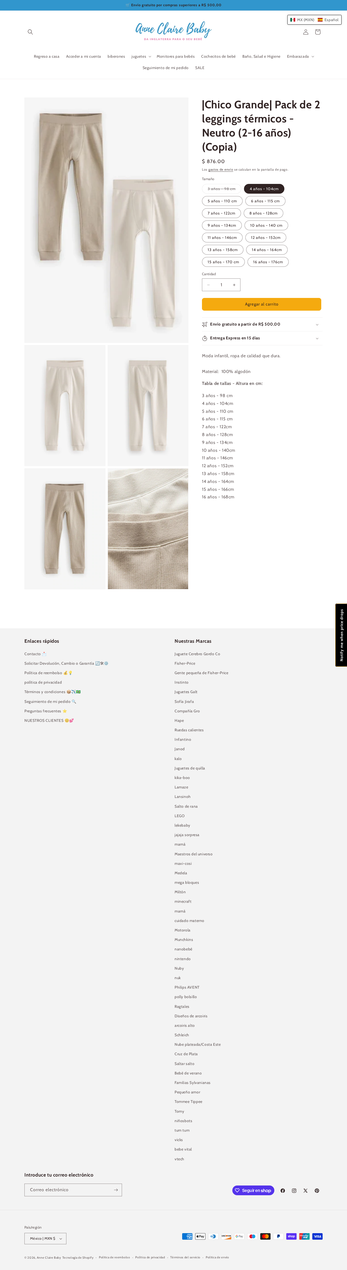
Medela (181, 873)
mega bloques (187, 882)
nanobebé (183, 949)
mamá (180, 844)
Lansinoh (183, 796)
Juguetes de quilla (190, 768)
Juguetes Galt (186, 691)
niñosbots (183, 1120)
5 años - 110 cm (222, 201)
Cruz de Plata (186, 1053)
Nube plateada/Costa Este (198, 1044)
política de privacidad (43, 682)
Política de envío (217, 1257)
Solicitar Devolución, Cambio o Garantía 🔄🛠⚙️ (66, 663)
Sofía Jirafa (184, 701)
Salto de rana (186, 806)
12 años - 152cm (266, 237)
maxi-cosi (183, 863)
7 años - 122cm (221, 213)
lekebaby (182, 825)
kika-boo (182, 777)
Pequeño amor (187, 1092)
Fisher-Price (185, 663)
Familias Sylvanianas (193, 1082)
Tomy (179, 1111)
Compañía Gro (187, 711)
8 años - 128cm (263, 213)
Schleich (182, 1034)
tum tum (182, 1130)
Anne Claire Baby (49, 1257)
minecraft (183, 901)
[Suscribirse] (116, 1190)
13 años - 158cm (223, 250)
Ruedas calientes (189, 729)
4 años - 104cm (264, 189)
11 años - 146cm (222, 237)
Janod (180, 748)
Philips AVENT (187, 987)
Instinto (182, 682)
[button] (30, 32)
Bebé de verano (188, 1073)
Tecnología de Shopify (78, 1257)
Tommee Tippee (189, 1101)
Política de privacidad (150, 1257)
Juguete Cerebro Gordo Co (197, 653)
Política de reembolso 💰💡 (48, 672)
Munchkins (184, 939)
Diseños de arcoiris (191, 1016)
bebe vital (183, 1149)
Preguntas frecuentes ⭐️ (45, 711)
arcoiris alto (185, 1025)
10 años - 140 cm (266, 225)
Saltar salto (184, 1063)
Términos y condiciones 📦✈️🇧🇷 (52, 691)
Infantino (183, 739)
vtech (179, 1159)
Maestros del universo (194, 854)
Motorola (183, 930)
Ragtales (182, 1006)
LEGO (180, 815)
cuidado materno (189, 920)
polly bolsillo (186, 996)
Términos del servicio (185, 1257)
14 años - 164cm (267, 250)
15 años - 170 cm (223, 262)
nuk (178, 977)
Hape (179, 720)
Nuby (179, 968)
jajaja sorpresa (187, 834)
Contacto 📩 (35, 653)
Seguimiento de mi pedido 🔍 (50, 701)
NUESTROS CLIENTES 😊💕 (49, 720)
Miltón (180, 891)
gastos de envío (220, 169)
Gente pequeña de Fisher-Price (201, 672)
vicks (179, 1139)
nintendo (183, 958)
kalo (178, 758)
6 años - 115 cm (265, 201)
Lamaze (181, 787)
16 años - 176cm (268, 262)
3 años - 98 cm (224, 190)
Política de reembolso (114, 1257)
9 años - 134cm (222, 225)
